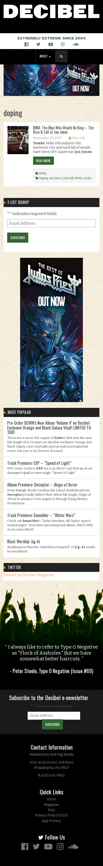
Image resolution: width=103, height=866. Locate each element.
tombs (87, 178)
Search (63, 61)
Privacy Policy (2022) (51, 815)
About (44, 56)
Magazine (51, 805)
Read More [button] (43, 160)
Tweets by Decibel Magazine (29, 575)
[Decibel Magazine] (51, 10)
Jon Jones (55, 178)
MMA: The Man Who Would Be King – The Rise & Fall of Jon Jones (63, 130)
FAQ (51, 810)
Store (51, 799)
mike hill (68, 178)
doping (43, 178)
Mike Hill (78, 138)
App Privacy (51, 821)
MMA (42, 173)
